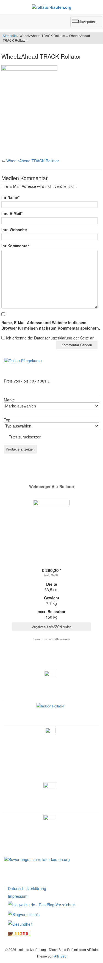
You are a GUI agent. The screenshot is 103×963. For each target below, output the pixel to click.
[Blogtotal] (19, 933)
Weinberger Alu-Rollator (51, 486)
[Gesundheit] (20, 923)
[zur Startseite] (51, 7)
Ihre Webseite (14, 229)
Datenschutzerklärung (27, 888)
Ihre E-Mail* (12, 213)
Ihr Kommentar (15, 245)
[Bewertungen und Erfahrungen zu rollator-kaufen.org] (37, 859)
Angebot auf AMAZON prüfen (51, 626)
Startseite (10, 35)
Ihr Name (10, 197)
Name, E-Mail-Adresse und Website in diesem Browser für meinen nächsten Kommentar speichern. (50, 325)
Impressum (17, 896)
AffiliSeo (60, 956)
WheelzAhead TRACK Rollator (32, 160)
